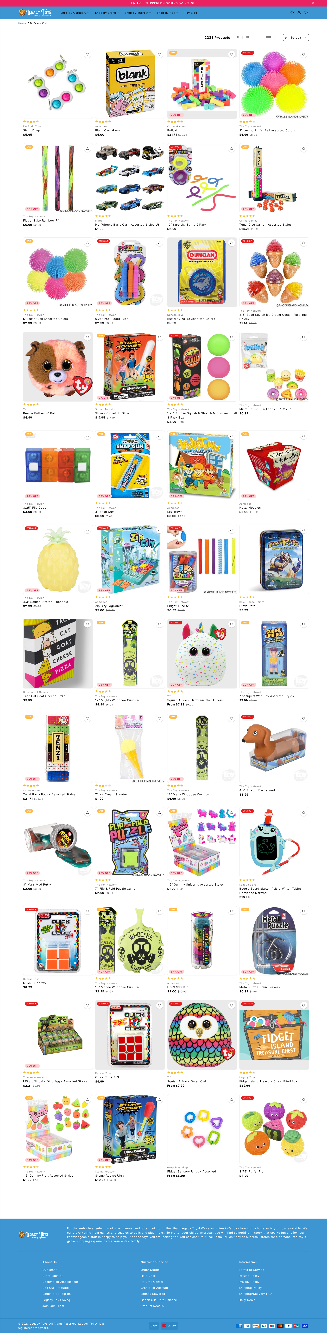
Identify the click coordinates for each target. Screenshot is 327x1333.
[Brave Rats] (274, 559)
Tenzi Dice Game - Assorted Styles (265, 224)
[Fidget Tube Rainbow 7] (58, 178)
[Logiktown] (202, 465)
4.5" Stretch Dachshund (257, 790)
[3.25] (58, 465)
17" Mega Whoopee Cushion (188, 794)
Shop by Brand (106, 12)
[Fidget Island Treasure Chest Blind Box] (274, 1035)
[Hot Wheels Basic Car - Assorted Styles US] (130, 178)
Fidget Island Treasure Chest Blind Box (268, 1081)
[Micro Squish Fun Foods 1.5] (274, 366)
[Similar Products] (87, 54)
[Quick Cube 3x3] (130, 1035)
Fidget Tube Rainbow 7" (41, 220)
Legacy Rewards (153, 1293)
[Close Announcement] (313, 3)
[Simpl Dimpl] (58, 84)
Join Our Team (53, 1306)
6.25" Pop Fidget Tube (112, 319)
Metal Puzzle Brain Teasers (259, 987)
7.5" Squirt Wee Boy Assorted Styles (266, 696)
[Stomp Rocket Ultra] (130, 1129)
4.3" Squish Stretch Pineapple (45, 602)
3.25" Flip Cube (34, 507)
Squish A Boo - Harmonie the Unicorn (195, 700)
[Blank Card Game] (130, 84)
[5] (58, 272)
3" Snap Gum (105, 511)
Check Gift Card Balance (159, 1300)
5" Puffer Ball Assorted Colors (45, 319)
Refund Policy (249, 1275)
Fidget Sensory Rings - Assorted (191, 1171)
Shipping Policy (250, 1287)
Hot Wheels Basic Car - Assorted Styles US (127, 224)
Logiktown (175, 511)
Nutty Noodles (250, 507)
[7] (130, 748)
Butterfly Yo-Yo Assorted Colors (191, 319)
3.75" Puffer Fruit (252, 1171)
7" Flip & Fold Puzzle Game (115, 888)
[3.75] (274, 1129)
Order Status (150, 1269)
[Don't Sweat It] (202, 940)
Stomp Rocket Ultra (109, 1175)
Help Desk (148, 1275)
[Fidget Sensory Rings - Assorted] (202, 1129)
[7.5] (274, 653)
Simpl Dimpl (32, 130)
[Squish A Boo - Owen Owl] (202, 1035)
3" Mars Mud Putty (37, 884)
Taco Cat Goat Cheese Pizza (44, 696)
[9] (274, 84)
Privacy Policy (249, 1281)
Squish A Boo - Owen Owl (186, 1081)
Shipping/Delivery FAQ (255, 1293)
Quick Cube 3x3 (107, 1077)
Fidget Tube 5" (178, 606)
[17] (202, 748)
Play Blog (190, 12)
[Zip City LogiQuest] (130, 559)
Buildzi (172, 130)
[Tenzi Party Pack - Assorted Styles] (58, 748)
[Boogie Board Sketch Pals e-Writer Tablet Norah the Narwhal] (274, 842)
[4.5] (274, 748)
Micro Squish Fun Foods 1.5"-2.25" (265, 409)
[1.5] (202, 842)
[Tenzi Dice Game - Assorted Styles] (274, 178)
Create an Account (154, 1287)
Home (22, 23)
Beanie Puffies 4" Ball (39, 413)
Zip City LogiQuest (109, 606)
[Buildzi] (202, 84)
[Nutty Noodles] (274, 465)
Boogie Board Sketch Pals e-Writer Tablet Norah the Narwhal (270, 891)
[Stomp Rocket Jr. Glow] (130, 366)
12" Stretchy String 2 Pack (186, 224)
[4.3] (58, 559)
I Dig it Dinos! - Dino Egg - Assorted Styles (55, 1081)
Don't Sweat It (177, 987)
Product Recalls (152, 1306)
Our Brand (50, 1269)
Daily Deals (247, 1300)
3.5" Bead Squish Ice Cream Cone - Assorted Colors (273, 317)
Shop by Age (166, 12)
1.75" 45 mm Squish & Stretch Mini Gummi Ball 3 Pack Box (202, 415)
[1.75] (202, 366)
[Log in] (299, 13)
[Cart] (306, 13)
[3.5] (274, 272)
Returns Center (152, 1281)
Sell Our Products (55, 1287)
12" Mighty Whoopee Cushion (117, 700)
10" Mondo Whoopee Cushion (117, 987)
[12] (202, 178)
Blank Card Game (108, 130)
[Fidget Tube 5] (202, 559)
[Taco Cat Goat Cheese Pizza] (58, 653)
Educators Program (56, 1293)
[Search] (292, 13)
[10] (130, 940)
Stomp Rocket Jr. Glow (112, 413)
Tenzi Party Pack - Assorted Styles (49, 794)
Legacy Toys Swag (56, 1300)
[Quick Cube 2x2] (58, 940)
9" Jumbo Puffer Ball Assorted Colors (267, 130)
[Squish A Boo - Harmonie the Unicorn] (202, 653)
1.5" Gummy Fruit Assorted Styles (48, 1175)
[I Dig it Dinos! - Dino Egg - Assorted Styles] (58, 1035)
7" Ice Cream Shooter (111, 794)
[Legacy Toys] (35, 13)
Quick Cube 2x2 (35, 983)
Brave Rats (247, 606)
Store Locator (52, 1275)
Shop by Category (73, 12)
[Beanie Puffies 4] (58, 366)
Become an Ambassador (60, 1281)
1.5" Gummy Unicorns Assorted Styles (195, 884)
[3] (130, 465)
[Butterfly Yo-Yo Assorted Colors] (202, 272)
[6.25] (130, 272)
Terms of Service (251, 1269)
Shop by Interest (137, 12)
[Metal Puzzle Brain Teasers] (274, 940)
